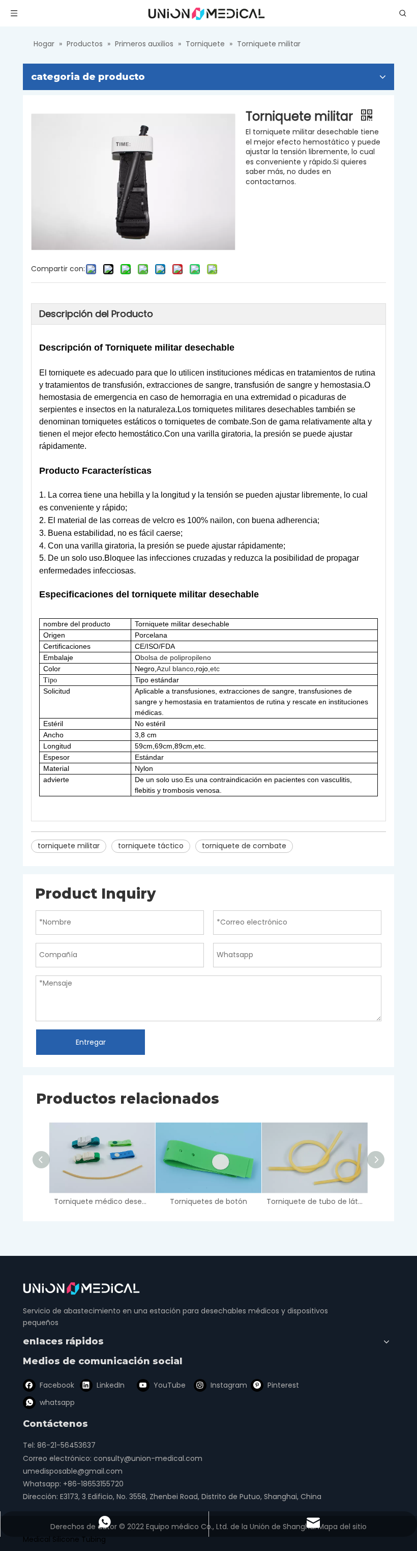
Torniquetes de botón (208, 1201)
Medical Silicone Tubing (64, 1539)
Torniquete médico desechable (102, 1201)
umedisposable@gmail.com (73, 1471)
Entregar (91, 1042)
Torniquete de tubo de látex (314, 1201)
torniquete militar (69, 846)
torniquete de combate (244, 846)
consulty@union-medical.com (148, 1458)
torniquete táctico (151, 846)
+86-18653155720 (93, 1484)
